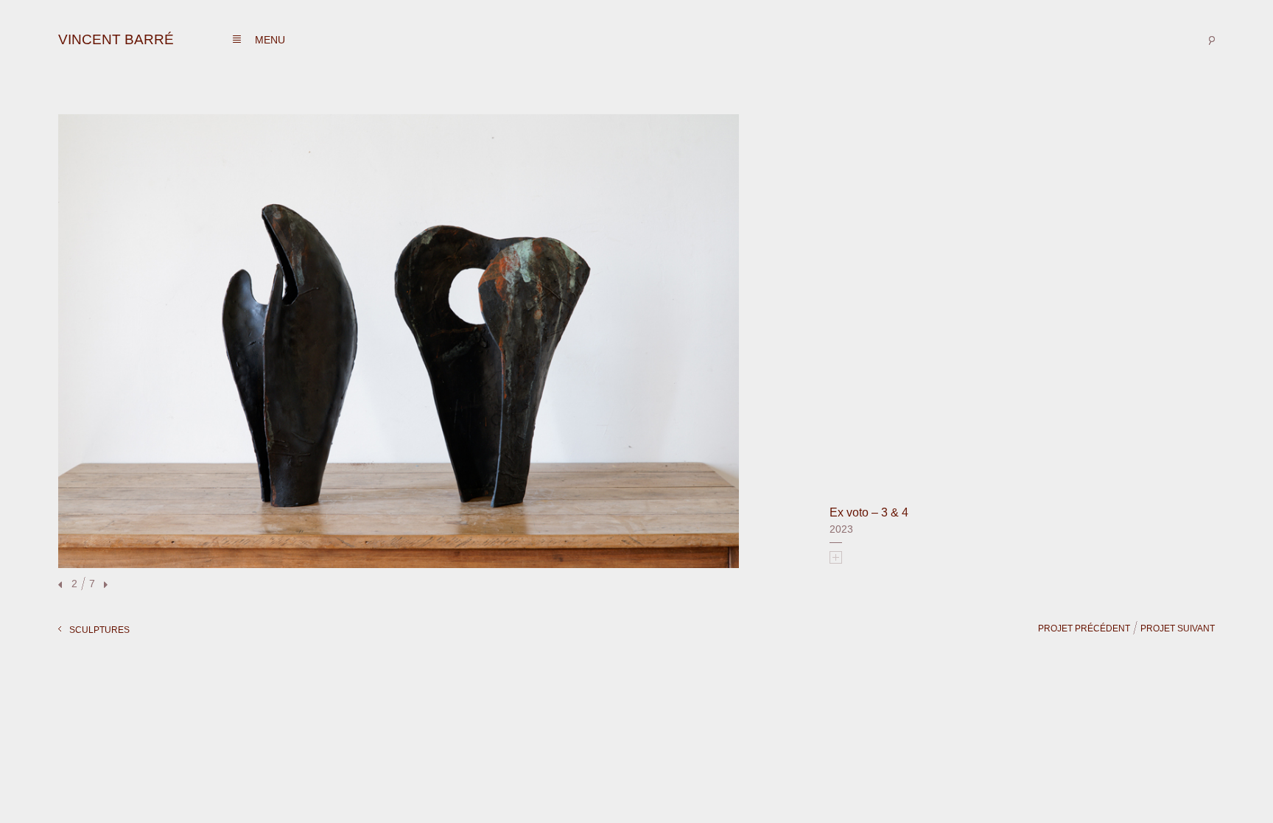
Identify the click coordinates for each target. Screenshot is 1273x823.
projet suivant (1177, 628)
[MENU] (237, 39)
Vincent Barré (116, 39)
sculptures (99, 630)
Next (104, 585)
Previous (62, 585)
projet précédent (1084, 628)
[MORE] (836, 557)
